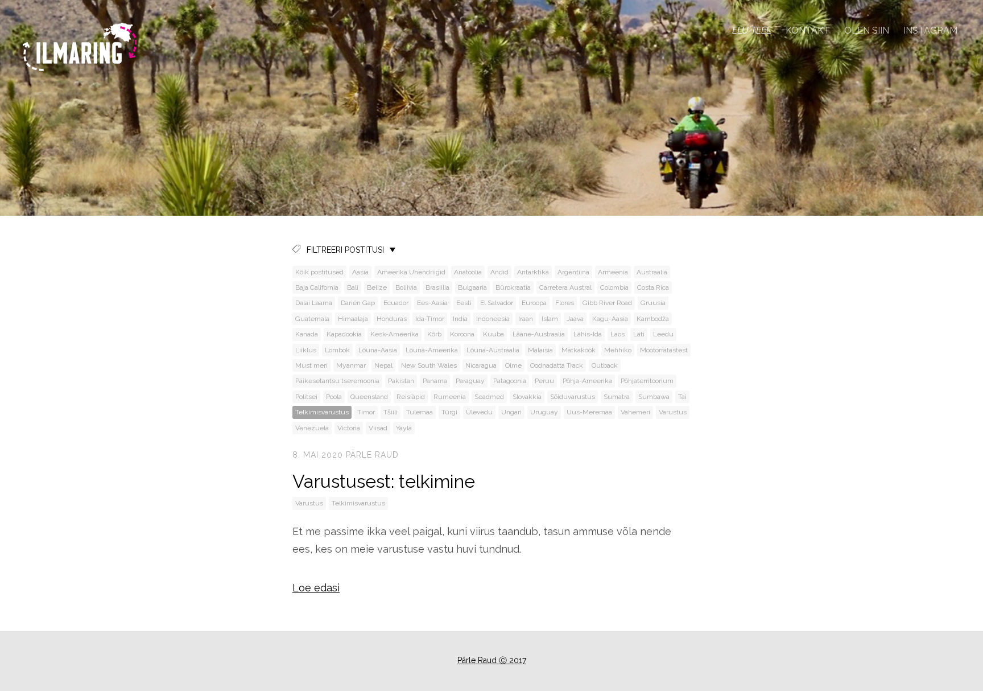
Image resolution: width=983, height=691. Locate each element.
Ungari (511, 412)
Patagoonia (509, 381)
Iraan (525, 319)
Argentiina (573, 272)
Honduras (392, 319)
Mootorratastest (664, 350)
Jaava (575, 319)
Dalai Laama (313, 303)
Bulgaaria (472, 287)
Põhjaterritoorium (647, 381)
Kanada (306, 334)
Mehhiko (617, 350)
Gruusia (653, 303)
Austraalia (652, 272)
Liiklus (305, 350)
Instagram (930, 30)
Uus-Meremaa (589, 412)
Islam (550, 319)
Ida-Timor (429, 319)
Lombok (337, 350)
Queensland (369, 397)
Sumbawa (654, 397)
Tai (682, 397)
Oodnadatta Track (556, 365)
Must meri (311, 365)
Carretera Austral (565, 287)
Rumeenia (449, 397)
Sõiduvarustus (572, 397)
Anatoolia (468, 272)
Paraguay (470, 381)
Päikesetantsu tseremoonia (337, 381)
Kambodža (653, 319)
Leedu (663, 334)
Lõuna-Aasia (377, 350)
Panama (435, 381)
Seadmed (489, 397)
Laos (617, 334)
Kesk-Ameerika (394, 334)
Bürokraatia (513, 287)
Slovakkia (527, 397)
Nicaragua (481, 365)
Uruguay (544, 412)
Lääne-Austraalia (539, 334)
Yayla (404, 428)
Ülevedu (479, 412)
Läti (639, 334)
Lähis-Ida (587, 334)
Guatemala (312, 319)
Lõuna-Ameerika (432, 350)
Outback (605, 365)
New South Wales (429, 365)
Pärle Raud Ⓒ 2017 (491, 660)
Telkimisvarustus (322, 412)
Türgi (449, 412)
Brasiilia (437, 287)
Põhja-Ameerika (587, 381)
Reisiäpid (410, 397)
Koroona (462, 334)
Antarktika (533, 272)
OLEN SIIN (866, 30)
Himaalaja (353, 319)
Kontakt (808, 30)
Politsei (306, 397)
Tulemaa (419, 412)
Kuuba (493, 334)
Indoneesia (493, 319)
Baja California (316, 287)
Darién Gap (358, 303)
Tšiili (390, 412)
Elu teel (751, 30)
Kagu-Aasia (610, 319)
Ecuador (395, 303)
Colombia (614, 287)
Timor (366, 412)
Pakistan (401, 381)
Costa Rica (653, 287)
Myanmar (351, 365)
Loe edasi (316, 588)
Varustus (673, 412)
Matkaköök (578, 350)
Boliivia (406, 287)
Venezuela (312, 428)
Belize (377, 287)
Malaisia (540, 350)
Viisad (378, 428)
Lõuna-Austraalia (492, 350)
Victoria (348, 428)
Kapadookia (344, 334)
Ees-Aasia (432, 303)
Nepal (383, 365)
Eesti (464, 303)
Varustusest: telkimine (383, 481)
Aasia (360, 272)
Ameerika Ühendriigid (411, 272)
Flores (564, 303)
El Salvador (496, 303)
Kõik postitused (319, 272)
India (460, 319)
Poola (334, 397)
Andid (499, 272)
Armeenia (613, 272)
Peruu (544, 381)
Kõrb (434, 334)
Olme (513, 365)
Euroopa (534, 303)
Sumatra (617, 397)
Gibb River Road (607, 303)
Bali (352, 287)
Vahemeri (635, 412)
